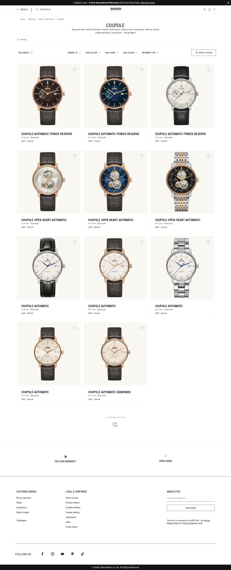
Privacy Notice (73, 502)
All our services (23, 497)
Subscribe (191, 508)
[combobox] (25, 52)
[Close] (228, 2)
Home (22, 19)
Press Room (72, 526)
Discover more (148, 2)
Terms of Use (72, 497)
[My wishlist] (214, 9)
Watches (32, 19)
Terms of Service (190, 523)
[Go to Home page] (115, 9)
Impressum (71, 517)
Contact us (21, 507)
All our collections (46, 19)
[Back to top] (115, 424)
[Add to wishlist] (75, 70)
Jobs (68, 521)
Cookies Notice (73, 507)
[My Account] (209, 9)
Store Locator (22, 512)
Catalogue (21, 520)
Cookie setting (72, 512)
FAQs (19, 502)
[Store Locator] (204, 9)
